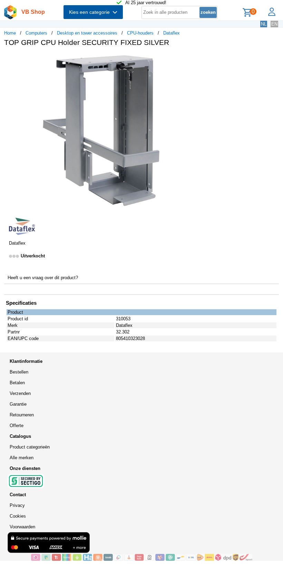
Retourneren (22, 414)
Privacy (17, 505)
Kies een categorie (91, 12)
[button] (205, 59)
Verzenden (20, 393)
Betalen (17, 382)
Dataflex (171, 33)
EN (274, 24)
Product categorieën (30, 447)
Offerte (16, 425)
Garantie (18, 404)
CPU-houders (140, 33)
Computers (36, 33)
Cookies (18, 516)
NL (263, 24)
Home (10, 33)
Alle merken (21, 457)
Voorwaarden (22, 526)
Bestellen (19, 372)
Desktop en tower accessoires (87, 33)
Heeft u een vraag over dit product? (43, 277)
